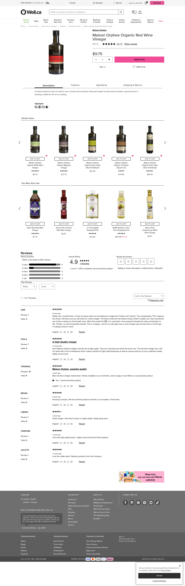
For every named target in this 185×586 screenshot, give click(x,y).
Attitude (24, 550)
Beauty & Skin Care (58, 21)
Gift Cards (72, 502)
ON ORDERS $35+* (33, 3)
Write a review (130, 43)
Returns (71, 515)
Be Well (97, 518)
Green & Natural (150, 21)
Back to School (26, 21)
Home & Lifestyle (109, 21)
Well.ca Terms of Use (102, 512)
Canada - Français (30, 502)
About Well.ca (99, 499)
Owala (23, 547)
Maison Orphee (99, 30)
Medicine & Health (97, 21)
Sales (161, 21)
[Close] (180, 566)
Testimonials (98, 506)
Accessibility (73, 522)
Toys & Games (91, 544)
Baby (36, 21)
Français (73, 3)
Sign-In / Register (135, 3)
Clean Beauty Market (94, 541)
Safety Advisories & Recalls (78, 506)
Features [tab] (75, 85)
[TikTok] (157, 502)
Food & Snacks (122, 21)
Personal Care (71, 21)
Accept (159, 575)
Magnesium (90, 550)
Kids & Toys (45, 21)
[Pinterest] (138, 502)
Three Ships (58, 544)
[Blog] (144, 502)
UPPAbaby (57, 547)
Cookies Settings (159, 581)
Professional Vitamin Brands (97, 547)
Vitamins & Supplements (136, 21)
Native (23, 541)
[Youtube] (151, 502)
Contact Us (72, 499)
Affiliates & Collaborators (103, 502)
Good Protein (58, 541)
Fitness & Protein (83, 21)
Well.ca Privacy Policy (102, 509)
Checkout (157, 3)
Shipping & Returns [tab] (132, 85)
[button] (96, 59)
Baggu (23, 544)
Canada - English (29, 499)
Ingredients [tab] (101, 85)
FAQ (69, 509)
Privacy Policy (166, 570)
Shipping (71, 512)
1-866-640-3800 (40, 559)
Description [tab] (49, 85)
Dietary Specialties (93, 554)
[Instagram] (131, 502)
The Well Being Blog (101, 515)
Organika (24, 554)
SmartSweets (58, 550)
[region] (159, 573)
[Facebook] (125, 502)
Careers (71, 525)
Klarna (70, 518)
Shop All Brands (59, 554)
